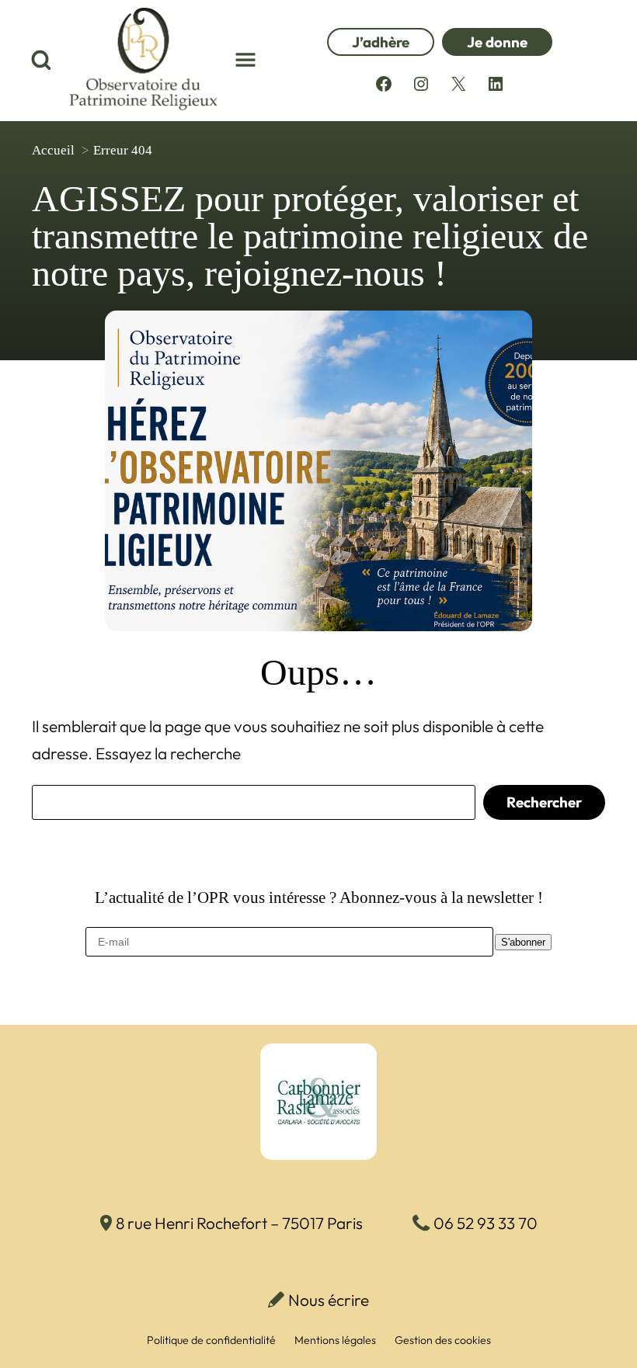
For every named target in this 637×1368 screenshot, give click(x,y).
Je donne (497, 42)
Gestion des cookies (443, 1340)
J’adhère (380, 42)
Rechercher (544, 802)
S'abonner (523, 942)
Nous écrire (328, 1300)
